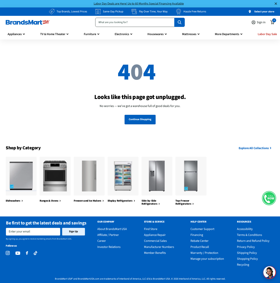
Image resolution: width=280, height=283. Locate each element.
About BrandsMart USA (112, 229)
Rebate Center (199, 241)
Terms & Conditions (249, 235)
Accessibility (245, 229)
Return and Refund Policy (253, 241)
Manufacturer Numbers (159, 247)
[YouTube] (17, 253)
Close (276, 3)
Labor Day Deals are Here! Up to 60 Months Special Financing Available (139, 3)
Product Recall (199, 247)
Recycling (243, 264)
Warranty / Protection (204, 253)
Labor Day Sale (267, 34)
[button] (269, 198)
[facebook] (27, 253)
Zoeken (179, 22)
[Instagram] (8, 253)
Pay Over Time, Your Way (153, 12)
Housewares (155, 34)
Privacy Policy (246, 247)
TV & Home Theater (52, 34)
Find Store (150, 229)
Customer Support (202, 229)
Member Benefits (155, 253)
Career (101, 241)
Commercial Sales (155, 241)
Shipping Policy (247, 253)
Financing (196, 235)
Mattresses (189, 34)
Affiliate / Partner (108, 235)
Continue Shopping (140, 119)
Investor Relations (109, 247)
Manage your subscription (207, 258)
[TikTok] (35, 253)
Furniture (90, 34)
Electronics (122, 34)
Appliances (15, 34)
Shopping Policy (247, 258)
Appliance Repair (155, 235)
